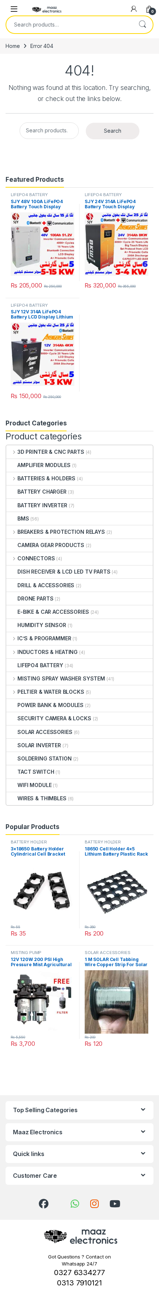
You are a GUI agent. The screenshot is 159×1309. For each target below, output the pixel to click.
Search (142, 24)
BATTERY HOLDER (29, 842)
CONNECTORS (36, 558)
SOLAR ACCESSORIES (44, 732)
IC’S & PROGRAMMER (44, 638)
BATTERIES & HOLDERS (46, 478)
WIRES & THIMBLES (42, 798)
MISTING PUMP (26, 952)
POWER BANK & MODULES (50, 705)
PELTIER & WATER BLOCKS (50, 692)
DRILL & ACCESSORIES (45, 585)
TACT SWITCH (35, 772)
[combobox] (69, 24)
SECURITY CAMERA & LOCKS (54, 718)
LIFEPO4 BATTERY (29, 194)
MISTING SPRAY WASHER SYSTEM (61, 678)
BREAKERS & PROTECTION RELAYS (61, 532)
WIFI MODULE (34, 785)
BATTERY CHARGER (42, 491)
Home (13, 46)
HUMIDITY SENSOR (41, 625)
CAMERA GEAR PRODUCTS (50, 545)
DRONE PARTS (35, 598)
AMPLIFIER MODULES (44, 465)
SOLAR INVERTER (39, 745)
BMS (23, 518)
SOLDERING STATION (44, 758)
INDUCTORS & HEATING (47, 652)
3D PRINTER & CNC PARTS (50, 452)
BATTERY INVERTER (42, 505)
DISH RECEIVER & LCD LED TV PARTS (64, 571)
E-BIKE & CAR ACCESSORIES (53, 612)
